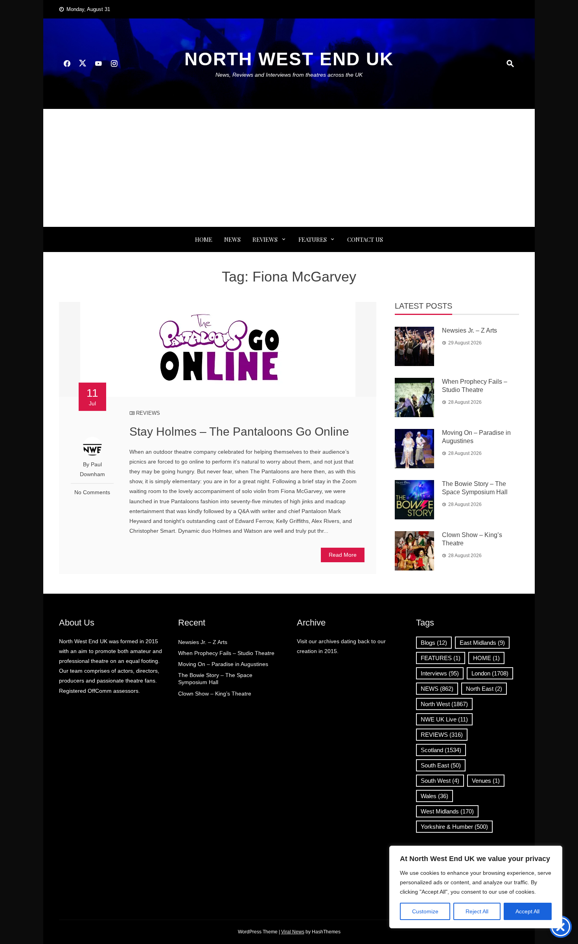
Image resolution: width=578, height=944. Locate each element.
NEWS (232, 239)
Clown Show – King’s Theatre (214, 693)
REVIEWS (265, 239)
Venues (486, 780)
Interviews (440, 673)
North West (444, 704)
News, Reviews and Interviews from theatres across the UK (289, 75)
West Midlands (447, 811)
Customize (425, 911)
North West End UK (289, 59)
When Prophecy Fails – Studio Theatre (226, 653)
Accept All (527, 911)
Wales (434, 796)
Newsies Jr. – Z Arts (469, 330)
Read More (343, 555)
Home (203, 239)
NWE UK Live (444, 719)
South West (440, 780)
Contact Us (365, 239)
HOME (486, 658)
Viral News (292, 932)
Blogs (434, 642)
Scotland (441, 750)
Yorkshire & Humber (454, 826)
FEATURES (312, 239)
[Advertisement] (289, 168)
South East (441, 765)
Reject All (477, 911)
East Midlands (482, 642)
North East (484, 688)
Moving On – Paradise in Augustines (223, 664)
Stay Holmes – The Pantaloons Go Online (239, 431)
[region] (475, 887)
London (489, 673)
